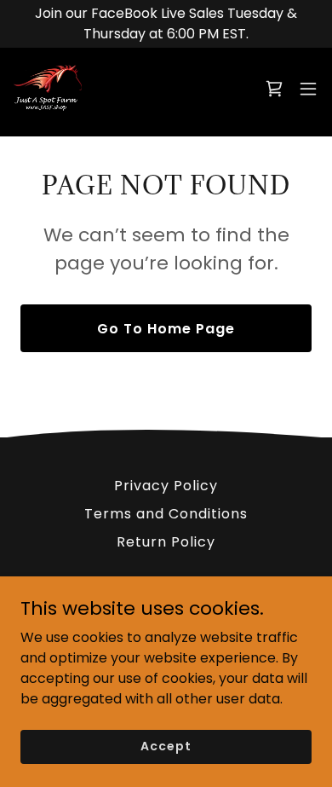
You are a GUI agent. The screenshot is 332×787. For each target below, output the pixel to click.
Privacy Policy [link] (166, 485)
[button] (274, 89)
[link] (48, 89)
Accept (165, 746)
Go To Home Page (166, 329)
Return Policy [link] (166, 542)
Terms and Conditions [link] (166, 514)
